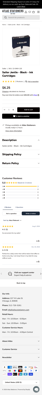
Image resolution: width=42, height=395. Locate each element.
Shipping (5, 91)
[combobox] (21, 17)
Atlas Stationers (12, 389)
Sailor (4, 69)
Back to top (21, 283)
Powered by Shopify (24, 389)
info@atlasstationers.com (18, 310)
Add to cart (28, 110)
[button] (33, 11)
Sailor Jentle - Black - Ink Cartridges (19, 24)
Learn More (21, 7)
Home (4, 24)
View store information (13, 131)
